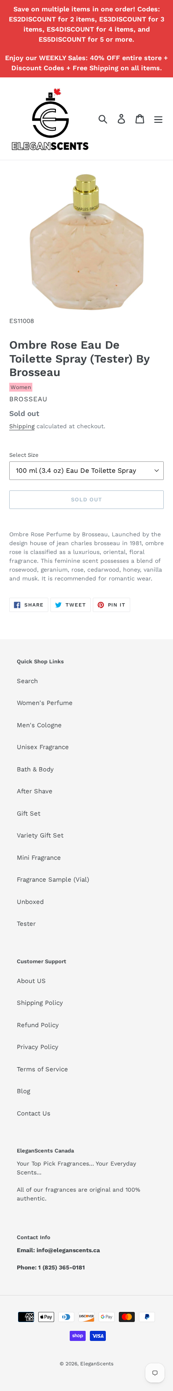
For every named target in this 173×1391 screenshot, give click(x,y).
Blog (23, 1091)
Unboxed (30, 902)
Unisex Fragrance (43, 747)
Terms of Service (42, 1069)
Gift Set (28, 813)
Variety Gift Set (40, 835)
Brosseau (28, 399)
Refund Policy (38, 1025)
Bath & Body (35, 769)
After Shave (34, 791)
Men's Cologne (39, 725)
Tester (26, 923)
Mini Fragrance (39, 857)
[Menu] (158, 118)
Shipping (21, 426)
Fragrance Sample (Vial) (53, 879)
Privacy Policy (37, 1047)
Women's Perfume (45, 703)
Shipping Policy (40, 1003)
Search (27, 681)
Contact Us (33, 1113)
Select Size (24, 455)
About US (31, 981)
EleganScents (96, 1364)
